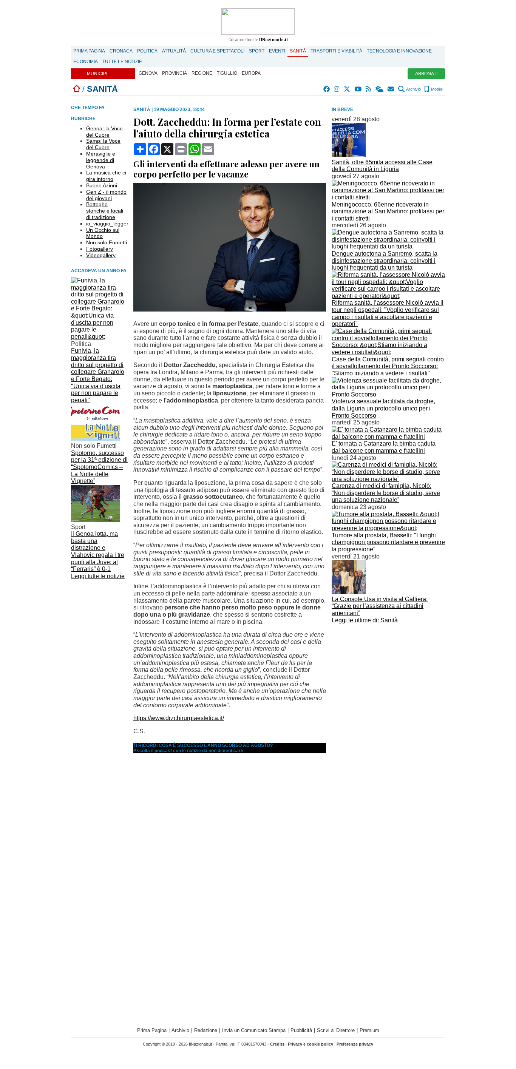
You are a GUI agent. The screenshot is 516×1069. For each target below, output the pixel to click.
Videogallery (101, 255)
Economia (85, 61)
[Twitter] (347, 89)
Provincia (174, 73)
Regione (202, 73)
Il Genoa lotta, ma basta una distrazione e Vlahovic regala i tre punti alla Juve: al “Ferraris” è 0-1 (97, 551)
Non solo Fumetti (106, 242)
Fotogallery (99, 249)
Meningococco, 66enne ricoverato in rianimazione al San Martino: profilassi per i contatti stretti (388, 211)
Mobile (436, 89)
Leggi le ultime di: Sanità (365, 620)
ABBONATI (426, 73)
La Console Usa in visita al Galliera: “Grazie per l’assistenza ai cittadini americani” (380, 606)
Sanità (298, 51)
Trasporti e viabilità (336, 51)
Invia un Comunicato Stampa (254, 1030)
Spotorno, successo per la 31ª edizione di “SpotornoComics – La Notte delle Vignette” (99, 467)
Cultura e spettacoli (217, 51)
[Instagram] (337, 89)
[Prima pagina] (76, 89)
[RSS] (369, 89)
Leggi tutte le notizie (98, 576)
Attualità (174, 51)
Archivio (413, 89)
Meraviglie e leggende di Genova (100, 160)
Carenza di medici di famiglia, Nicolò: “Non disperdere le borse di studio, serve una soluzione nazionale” (386, 493)
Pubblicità (301, 1030)
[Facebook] (327, 89)
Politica (147, 51)
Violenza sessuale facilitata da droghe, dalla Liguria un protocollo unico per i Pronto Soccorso (383, 408)
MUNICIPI (97, 73)
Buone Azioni (101, 185)
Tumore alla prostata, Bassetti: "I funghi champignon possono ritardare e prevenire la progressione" (388, 542)
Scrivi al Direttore (336, 1030)
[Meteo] (379, 89)
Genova (148, 73)
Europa (251, 73)
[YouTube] (358, 89)
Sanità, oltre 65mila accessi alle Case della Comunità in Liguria (382, 166)
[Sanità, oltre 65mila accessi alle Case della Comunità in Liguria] (349, 155)
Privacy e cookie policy (310, 1044)
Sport (256, 51)
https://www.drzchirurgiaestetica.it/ (178, 718)
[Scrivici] (391, 89)
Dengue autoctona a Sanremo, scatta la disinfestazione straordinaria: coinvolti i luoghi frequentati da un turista (384, 260)
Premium (369, 1030)
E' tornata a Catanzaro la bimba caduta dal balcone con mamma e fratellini (384, 447)
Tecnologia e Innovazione (399, 51)
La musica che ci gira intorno (106, 176)
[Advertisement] (388, 678)
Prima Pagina (89, 51)
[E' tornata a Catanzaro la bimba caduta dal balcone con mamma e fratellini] (388, 436)
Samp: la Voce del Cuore (103, 144)
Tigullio (227, 73)
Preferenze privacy (355, 1044)
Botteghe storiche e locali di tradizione (104, 210)
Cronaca (121, 51)
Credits (277, 1044)
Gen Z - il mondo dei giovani (106, 195)
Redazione (205, 1030)
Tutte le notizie (122, 61)
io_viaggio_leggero (108, 224)
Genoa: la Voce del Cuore (104, 131)
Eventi (277, 51)
